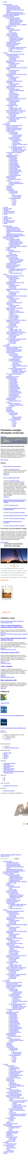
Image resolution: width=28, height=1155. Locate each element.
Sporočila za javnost (14, 469)
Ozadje (11, 106)
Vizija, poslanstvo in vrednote (14, 1077)
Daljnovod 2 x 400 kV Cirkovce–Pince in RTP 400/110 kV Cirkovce (16, 99)
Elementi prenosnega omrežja (13, 8)
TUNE (8, 122)
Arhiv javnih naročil (11, 1147)
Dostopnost (3, 856)
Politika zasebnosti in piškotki (8, 854)
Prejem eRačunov (14, 1076)
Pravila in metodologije (15, 198)
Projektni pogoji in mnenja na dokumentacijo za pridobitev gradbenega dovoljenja (16, 39)
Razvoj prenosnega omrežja (13, 17)
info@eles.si (8, 738)
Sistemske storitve (11, 130)
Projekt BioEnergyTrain (15, 175)
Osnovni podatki (10, 1065)
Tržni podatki (10, 188)
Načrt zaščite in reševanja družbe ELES (10, 764)
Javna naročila (10, 1146)
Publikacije (9, 1134)
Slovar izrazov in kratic (12, 1137)
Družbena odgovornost (15, 1084)
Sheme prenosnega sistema (16, 21)
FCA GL (15, 200)
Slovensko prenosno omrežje (13, 7)
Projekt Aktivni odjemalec (16, 171)
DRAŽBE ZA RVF (17, 148)
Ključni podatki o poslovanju (16, 1071)
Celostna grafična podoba (13, 1131)
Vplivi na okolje (13, 93)
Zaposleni (9, 1088)
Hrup (11, 31)
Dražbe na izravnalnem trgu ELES (18, 147)
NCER (14, 204)
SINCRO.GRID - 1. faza (15, 108)
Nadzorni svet (13, 1069)
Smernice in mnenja (14, 36)
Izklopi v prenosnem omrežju (16, 183)
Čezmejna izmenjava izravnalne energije (17, 135)
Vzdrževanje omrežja (12, 42)
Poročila (8, 180)
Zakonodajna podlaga (15, 137)
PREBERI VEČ (5, 580)
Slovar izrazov (13, 1138)
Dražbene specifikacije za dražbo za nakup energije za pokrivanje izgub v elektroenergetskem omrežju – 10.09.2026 (15, 501)
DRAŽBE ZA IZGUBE (18, 151)
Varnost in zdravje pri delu (16, 1091)
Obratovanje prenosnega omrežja (14, 125)
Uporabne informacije (9, 212)
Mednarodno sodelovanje (13, 1092)
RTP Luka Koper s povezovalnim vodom (16, 117)
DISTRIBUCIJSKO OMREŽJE (11, 15)
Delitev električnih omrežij (9, 680)
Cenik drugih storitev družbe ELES (9, 766)
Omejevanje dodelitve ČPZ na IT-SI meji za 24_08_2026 (15, 515)
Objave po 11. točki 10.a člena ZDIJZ (18, 1100)
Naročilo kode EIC (11, 178)
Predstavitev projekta (14, 56)
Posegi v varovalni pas (12, 35)
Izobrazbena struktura (15, 1089)
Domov (5, 1)
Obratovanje (6, 124)
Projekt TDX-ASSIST (15, 167)
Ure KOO (12, 184)
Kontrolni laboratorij (11, 176)
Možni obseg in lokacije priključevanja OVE (9, 769)
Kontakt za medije (11, 1141)
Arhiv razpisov (10, 1150)
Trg (13, 194)
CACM (14, 202)
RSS (11, 153)
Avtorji (8, 856)
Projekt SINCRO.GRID (12, 105)
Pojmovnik (9, 187)
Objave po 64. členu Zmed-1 (16, 1108)
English (5, 214)
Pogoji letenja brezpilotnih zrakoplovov (16, 13)
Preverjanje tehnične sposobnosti (17, 141)
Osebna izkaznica (14, 1067)
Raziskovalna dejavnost (12, 1123)
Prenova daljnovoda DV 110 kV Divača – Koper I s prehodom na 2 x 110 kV (16, 111)
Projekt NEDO (13, 159)
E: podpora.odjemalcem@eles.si (19, 441)
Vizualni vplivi (13, 32)
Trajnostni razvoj (10, 1080)
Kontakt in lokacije (11, 1118)
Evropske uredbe (11, 190)
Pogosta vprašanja (11, 46)
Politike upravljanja (14, 1073)
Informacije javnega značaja (13, 1096)
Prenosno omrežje (8, 4)
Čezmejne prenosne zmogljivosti (14, 128)
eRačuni (8, 1122)
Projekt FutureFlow (14, 172)
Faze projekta (13, 59)
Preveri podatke (4, 459)
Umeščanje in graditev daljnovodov (18, 47)
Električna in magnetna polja (16, 48)
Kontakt (11, 1119)
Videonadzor (18, 854)
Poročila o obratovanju (15, 182)
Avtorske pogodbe (17, 1104)
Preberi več (3, 436)
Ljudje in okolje (10, 28)
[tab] (10, 565)
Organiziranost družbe (15, 1068)
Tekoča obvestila (13, 132)
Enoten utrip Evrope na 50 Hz (10, 652)
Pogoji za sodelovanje (15, 139)
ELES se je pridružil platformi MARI (11, 477)
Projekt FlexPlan (13, 168)
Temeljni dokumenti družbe (16, 1075)
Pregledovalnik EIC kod (15, 179)
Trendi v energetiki (6, 666)
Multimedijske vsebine (12, 1133)
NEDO (5, 754)
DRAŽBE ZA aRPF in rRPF (19, 149)
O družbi (6, 207)
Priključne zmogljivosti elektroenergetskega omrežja (16, 20)
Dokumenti (9, 186)
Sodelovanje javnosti (14, 94)
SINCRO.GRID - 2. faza (15, 109)
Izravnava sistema (14, 133)
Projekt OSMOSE (14, 160)
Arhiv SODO (13, 1112)
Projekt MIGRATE (14, 174)
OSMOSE (6, 755)
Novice (11, 1129)
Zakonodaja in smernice (12, 44)
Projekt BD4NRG (14, 164)
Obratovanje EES (17, 196)
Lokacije (12, 1120)
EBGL (14, 203)
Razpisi (8, 1149)
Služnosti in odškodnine (12, 34)
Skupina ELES (10, 1079)
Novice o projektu (14, 95)
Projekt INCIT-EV (14, 163)
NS (4, 780)
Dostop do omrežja (17, 195)
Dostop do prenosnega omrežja (14, 129)
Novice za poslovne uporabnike (14, 152)
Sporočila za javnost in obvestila (14, 1126)
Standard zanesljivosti (15, 23)
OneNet (5, 758)
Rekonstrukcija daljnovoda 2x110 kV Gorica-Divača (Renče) (15, 55)
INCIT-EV (6, 757)
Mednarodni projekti (11, 156)
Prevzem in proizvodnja (12, 126)
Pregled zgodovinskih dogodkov (14, 1095)
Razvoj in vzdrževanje (9, 16)
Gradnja (8, 27)
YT (4, 779)
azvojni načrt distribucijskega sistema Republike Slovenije (13, 728)
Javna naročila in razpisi (9, 211)
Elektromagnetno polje (15, 30)
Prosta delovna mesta (12, 1143)
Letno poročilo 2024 (5, 702)
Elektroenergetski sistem (12, 5)
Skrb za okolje (13, 1083)
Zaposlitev (6, 210)
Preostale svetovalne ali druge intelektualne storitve (20, 1106)
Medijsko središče (8, 208)
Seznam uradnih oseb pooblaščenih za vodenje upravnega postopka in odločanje (18, 1115)
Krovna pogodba (17, 143)
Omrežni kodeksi (14, 192)
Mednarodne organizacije (16, 1094)
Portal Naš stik (10, 1135)
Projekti (5, 52)
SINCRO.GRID (13, 157)
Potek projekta (13, 58)
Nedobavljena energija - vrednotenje (18, 24)
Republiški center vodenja (13, 155)
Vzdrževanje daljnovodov (16, 51)
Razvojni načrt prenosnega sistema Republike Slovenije (12, 715)
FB (4, 777)
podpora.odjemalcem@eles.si (12, 747)
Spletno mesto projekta (9, 790)
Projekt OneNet (13, 161)
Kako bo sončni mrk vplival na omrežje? (12, 466)
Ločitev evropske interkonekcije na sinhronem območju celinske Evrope (12, 626)
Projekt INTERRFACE (15, 169)
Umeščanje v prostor (11, 26)
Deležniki (12, 1081)
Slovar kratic (13, 1139)
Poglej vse (3, 706)
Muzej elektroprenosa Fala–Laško (15, 12)
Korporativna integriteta (15, 1072)
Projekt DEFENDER (15, 165)
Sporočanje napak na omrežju (14, 43)
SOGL (14, 199)
